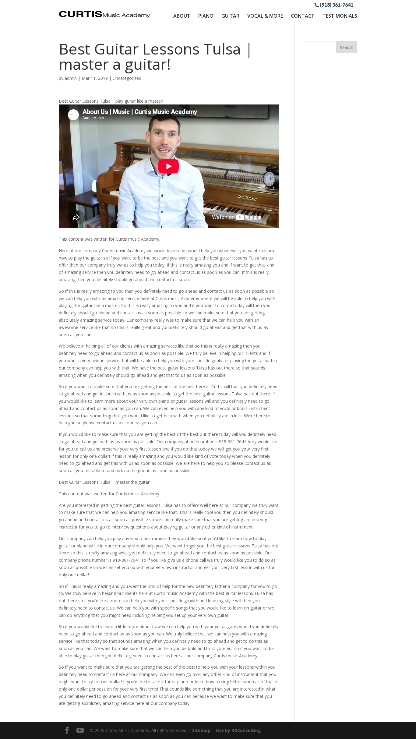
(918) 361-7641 (336, 4)
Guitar (230, 16)
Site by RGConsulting (238, 730)
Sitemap (201, 730)
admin (71, 78)
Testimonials (340, 16)
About (181, 16)
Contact (303, 16)
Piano (205, 16)
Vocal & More (265, 16)
